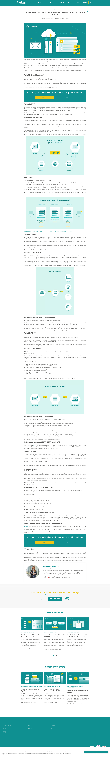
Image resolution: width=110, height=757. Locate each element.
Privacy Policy (49, 745)
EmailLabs (26, 526)
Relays (60, 113)
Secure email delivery (7, 729)
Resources (52, 2)
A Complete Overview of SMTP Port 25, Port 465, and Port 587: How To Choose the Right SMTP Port (48, 231)
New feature (31, 632)
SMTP (55, 9)
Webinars (30, 727)
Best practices (70, 686)
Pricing (46, 2)
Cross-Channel (24, 632)
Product (40, 2)
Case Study (30, 728)
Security (41, 686)
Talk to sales (65, 97)
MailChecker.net (6, 732)
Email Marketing (34, 686)
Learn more (14, 754)
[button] (53, 655)
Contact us (70, 2)
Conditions (61, 745)
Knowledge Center (62, 2)
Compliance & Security (49, 632)
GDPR (55, 632)
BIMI (29, 729)
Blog (29, 725)
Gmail (53, 686)
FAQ (51, 731)
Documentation (54, 729)
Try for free (84, 2)
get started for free (55, 598)
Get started (53, 725)
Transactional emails (7, 725)
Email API (5, 727)
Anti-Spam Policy (56, 745)
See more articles (47, 580)
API (51, 728)
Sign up (44, 97)
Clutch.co (5, 734)
